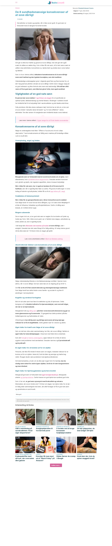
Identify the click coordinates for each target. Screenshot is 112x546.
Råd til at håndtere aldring (54, 239)
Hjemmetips (80, 426)
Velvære (17, 8)
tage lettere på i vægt (57, 191)
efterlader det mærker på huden (37, 226)
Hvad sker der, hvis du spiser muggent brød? (86, 457)
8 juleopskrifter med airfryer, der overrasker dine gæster (24, 458)
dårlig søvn (33, 311)
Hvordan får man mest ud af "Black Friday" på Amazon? (45, 458)
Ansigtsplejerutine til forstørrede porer (44, 429)
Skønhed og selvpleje (42, 426)
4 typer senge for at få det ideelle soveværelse (52, 120)
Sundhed (79, 454)
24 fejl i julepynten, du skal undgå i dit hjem (86, 429)
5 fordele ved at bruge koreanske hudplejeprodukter (65, 430)
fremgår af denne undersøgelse (32, 338)
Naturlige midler (20, 426)
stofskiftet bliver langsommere (38, 179)
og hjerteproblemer (26, 377)
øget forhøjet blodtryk (50, 375)
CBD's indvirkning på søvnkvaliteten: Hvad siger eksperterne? (23, 430)
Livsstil (38, 454)
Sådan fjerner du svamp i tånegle (66, 457)
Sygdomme (59, 454)
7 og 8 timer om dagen (43, 98)
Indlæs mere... (56, 465)
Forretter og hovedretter (23, 454)
